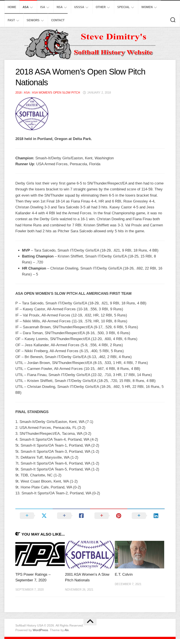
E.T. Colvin (124, 574)
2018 (18, 92)
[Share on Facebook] (71, 516)
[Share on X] (34, 516)
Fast (11, 20)
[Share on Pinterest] (108, 516)
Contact (58, 20)
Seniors (33, 20)
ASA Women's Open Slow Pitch (56, 92)
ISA (42, 7)
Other (101, 7)
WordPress (40, 630)
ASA (26, 7)
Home (12, 7)
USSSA (79, 7)
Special (123, 7)
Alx (67, 630)
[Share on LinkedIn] (146, 516)
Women (147, 7)
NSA (60, 7)
